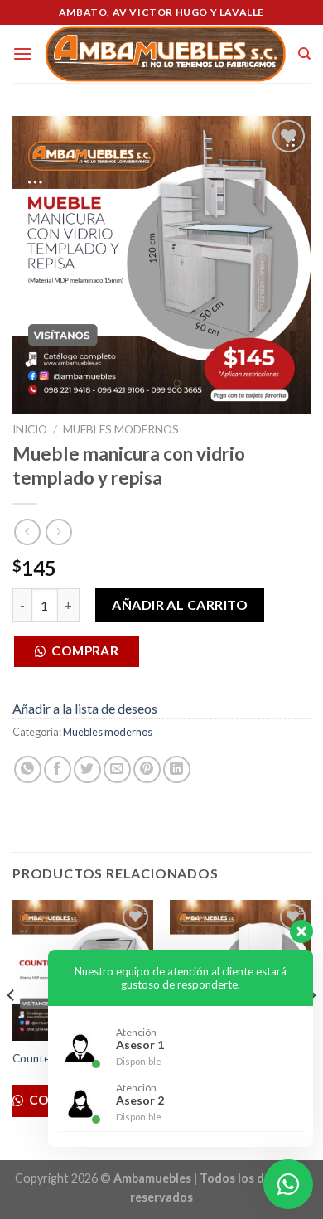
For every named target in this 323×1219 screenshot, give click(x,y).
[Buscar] (304, 54)
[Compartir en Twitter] (87, 769)
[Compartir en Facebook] (57, 769)
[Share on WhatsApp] (27, 769)
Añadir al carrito (180, 604)
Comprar (84, 650)
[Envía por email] (117, 769)
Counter (33, 1058)
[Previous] (11, 1028)
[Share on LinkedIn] (176, 769)
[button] (82, 656)
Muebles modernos (121, 429)
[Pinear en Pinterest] (147, 769)
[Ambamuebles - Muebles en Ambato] (165, 54)
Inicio (29, 429)
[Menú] (22, 53)
